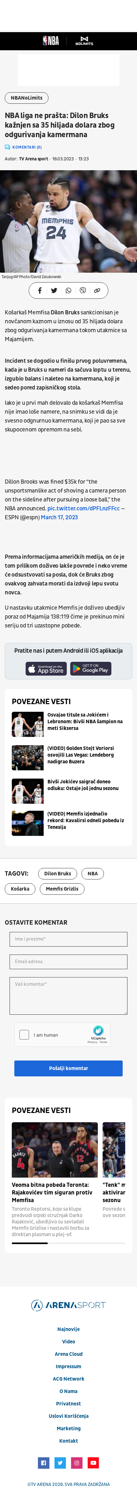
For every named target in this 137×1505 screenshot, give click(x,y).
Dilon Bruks (57, 874)
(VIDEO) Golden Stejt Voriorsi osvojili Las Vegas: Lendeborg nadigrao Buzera (80, 755)
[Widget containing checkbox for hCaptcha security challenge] (62, 1035)
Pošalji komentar (68, 1068)
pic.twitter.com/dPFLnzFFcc (83, 508)
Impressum (68, 1366)
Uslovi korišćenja (69, 1416)
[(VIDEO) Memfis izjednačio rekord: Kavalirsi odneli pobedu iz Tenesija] (28, 823)
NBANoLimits (26, 98)
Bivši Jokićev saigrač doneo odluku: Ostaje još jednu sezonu (83, 785)
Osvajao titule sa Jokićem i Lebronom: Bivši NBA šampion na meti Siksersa (85, 722)
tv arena (41, 1484)
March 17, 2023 (59, 517)
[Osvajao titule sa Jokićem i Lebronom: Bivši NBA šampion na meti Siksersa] (28, 724)
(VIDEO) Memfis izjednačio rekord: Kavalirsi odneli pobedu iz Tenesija (85, 820)
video (68, 1342)
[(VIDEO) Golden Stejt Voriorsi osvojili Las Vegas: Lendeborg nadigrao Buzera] (28, 757)
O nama (68, 1391)
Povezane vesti (41, 702)
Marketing (69, 1428)
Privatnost (68, 1404)
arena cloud (69, 1354)
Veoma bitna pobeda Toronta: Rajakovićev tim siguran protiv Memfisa (52, 1192)
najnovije (68, 1329)
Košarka (20, 889)
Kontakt (68, 1441)
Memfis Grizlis (62, 889)
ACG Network (68, 1379)
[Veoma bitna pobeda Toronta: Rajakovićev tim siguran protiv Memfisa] (55, 1150)
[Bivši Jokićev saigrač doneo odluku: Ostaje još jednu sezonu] (28, 791)
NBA (93, 874)
